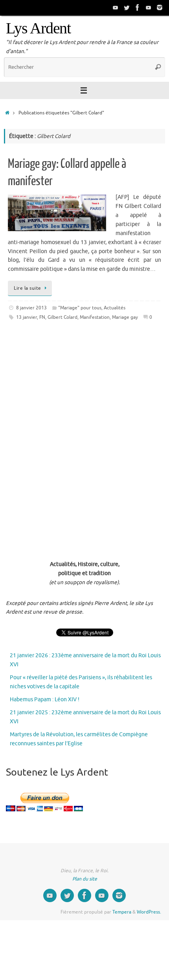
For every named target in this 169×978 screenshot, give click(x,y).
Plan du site (84, 879)
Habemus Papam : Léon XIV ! (44, 699)
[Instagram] (159, 7)
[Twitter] (126, 7)
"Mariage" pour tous (79, 308)
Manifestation (95, 317)
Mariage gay (125, 317)
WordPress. (149, 912)
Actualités (114, 308)
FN (42, 317)
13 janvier (26, 317)
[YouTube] (115, 7)
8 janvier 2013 (31, 308)
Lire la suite (27, 288)
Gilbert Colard (62, 317)
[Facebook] (137, 7)
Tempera (121, 912)
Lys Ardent (38, 28)
